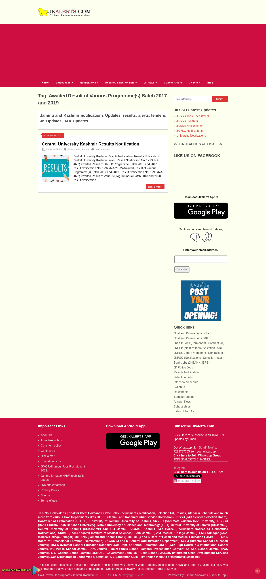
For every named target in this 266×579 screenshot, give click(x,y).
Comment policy (51, 445)
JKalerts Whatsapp (53, 484)
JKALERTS (56, 149)
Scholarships (182, 406)
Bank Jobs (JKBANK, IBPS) (192, 362)
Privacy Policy (50, 490)
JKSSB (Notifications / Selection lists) (198, 347)
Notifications (88, 82)
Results (85, 149)
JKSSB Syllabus (187, 121)
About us (46, 435)
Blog (210, 82)
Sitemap (46, 495)
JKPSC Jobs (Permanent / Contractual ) (199, 352)
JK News (149, 82)
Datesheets (181, 391)
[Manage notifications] (257, 571)
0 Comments (103, 149)
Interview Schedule (186, 382)
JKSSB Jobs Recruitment (192, 116)
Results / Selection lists (119, 82)
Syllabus (179, 387)
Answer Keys (182, 401)
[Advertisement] (133, 51)
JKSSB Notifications (189, 125)
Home (45, 82)
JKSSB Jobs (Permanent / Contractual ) (199, 343)
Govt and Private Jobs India (191, 333)
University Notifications (191, 135)
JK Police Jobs (183, 367)
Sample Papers (184, 396)
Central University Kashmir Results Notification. (91, 143)
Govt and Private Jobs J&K (191, 338)
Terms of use (49, 500)
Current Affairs (173, 82)
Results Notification (186, 372)
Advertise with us (52, 440)
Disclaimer (47, 456)
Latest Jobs (63, 82)
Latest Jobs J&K (184, 411)
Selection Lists (183, 377)
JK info (193, 82)
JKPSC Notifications (189, 130)
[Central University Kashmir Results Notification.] (55, 168)
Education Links (51, 461)
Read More (155, 186)
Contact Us (48, 450)
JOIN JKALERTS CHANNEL (192, 459)
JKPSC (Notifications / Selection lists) (198, 357)
